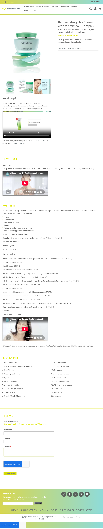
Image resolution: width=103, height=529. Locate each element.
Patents (54, 510)
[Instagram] (63, 496)
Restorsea (44, 510)
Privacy (78, 517)
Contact (14, 510)
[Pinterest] (75, 496)
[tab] (51, 159)
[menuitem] (29, 7)
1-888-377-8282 (40, 141)
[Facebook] (69, 496)
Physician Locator (84, 510)
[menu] (53, 8)
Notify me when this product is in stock (69, 48)
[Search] (90, 8)
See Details (77, 42)
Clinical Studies (67, 510)
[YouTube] (87, 496)
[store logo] (11, 9)
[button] (95, 8)
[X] (81, 496)
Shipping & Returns (29, 510)
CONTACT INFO (95, 2)
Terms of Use (68, 517)
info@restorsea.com (9, 2)
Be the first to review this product (68, 35)
